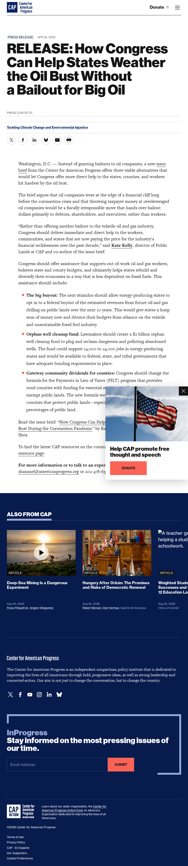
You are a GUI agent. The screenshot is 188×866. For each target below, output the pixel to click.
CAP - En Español (18, 848)
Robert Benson (92, 608)
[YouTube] (29, 694)
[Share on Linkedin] (34, 140)
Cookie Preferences (20, 858)
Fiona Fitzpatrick (17, 608)
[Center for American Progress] (12, 8)
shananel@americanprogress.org (48, 471)
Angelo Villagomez (41, 608)
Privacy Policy (16, 842)
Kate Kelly (122, 245)
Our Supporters (17, 853)
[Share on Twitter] (11, 140)
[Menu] (177, 7)
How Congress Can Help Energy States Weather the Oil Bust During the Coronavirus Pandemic (90, 425)
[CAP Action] (22, 811)
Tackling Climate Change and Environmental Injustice (47, 127)
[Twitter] (10, 694)
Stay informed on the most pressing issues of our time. (88, 740)
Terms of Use (15, 837)
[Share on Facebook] (23, 140)
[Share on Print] (68, 140)
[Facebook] (20, 694)
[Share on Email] (57, 140)
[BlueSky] (59, 694)
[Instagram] (39, 694)
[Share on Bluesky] (45, 140)
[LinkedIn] (49, 694)
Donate (157, 7)
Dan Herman (111, 608)
